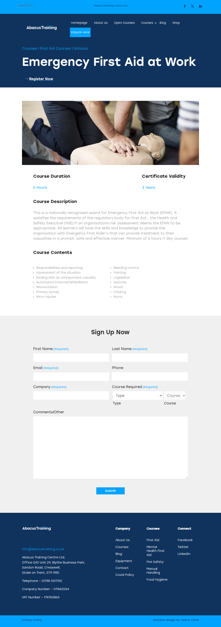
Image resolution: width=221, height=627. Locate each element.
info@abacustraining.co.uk (43, 549)
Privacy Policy (32, 620)
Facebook (185, 540)
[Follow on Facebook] (185, 6)
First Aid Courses (55, 48)
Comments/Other (48, 412)
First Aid (153, 540)
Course (170, 403)
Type (117, 403)
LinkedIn (184, 554)
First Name (51, 349)
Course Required (135, 387)
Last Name (129, 349)
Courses (147, 22)
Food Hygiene (157, 579)
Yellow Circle (190, 620)
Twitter (183, 547)
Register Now (41, 79)
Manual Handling (153, 571)
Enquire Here (80, 32)
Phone (117, 368)
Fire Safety (155, 562)
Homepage (79, 22)
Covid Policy (124, 575)
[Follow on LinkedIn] (200, 6)
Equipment (123, 561)
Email (45, 368)
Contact (122, 568)
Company (49, 387)
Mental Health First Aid (155, 551)
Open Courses (124, 22)
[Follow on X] (192, 6)
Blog (162, 22)
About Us (100, 22)
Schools (81, 48)
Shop (176, 22)
